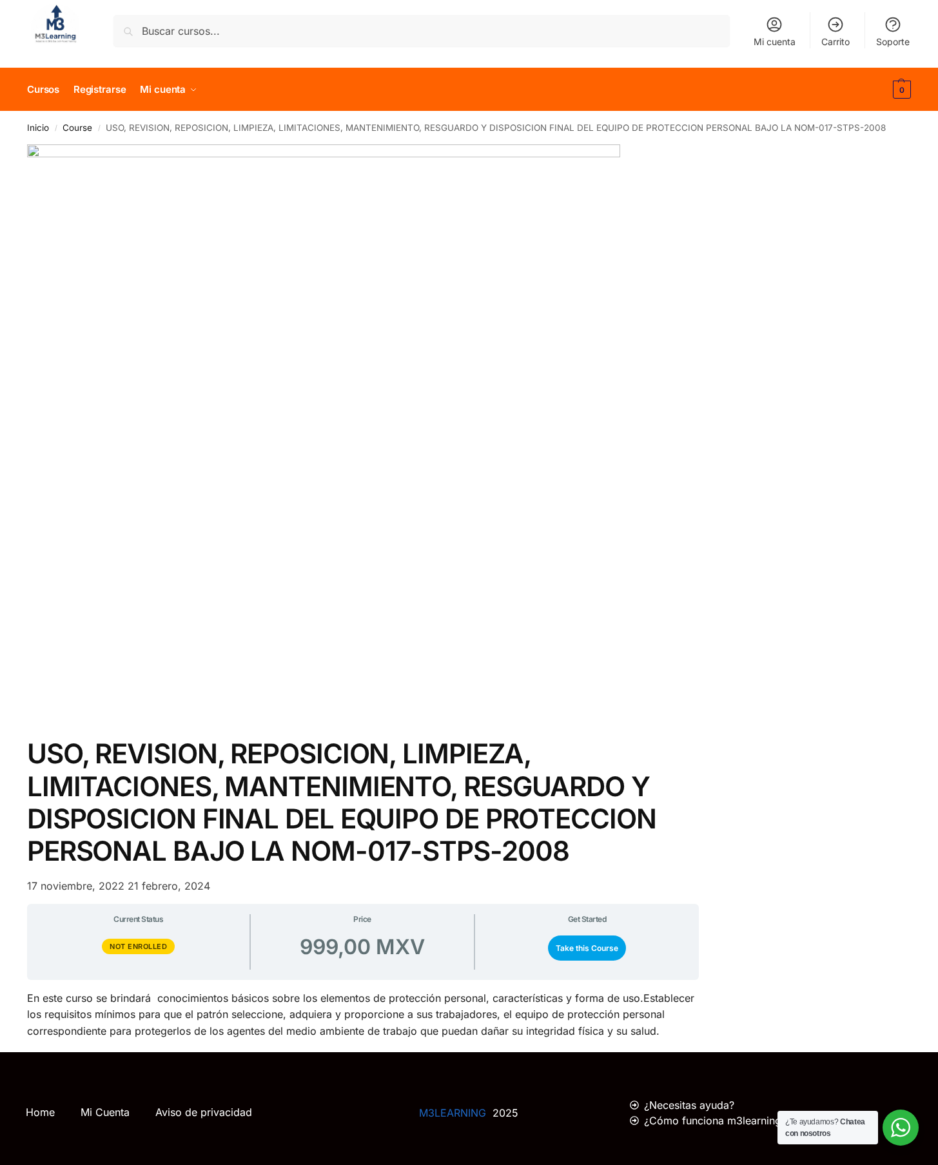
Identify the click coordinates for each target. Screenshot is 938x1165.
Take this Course (587, 948)
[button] (900, 89)
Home (40, 1112)
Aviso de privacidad (203, 1112)
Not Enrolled (138, 946)
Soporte (893, 41)
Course (77, 127)
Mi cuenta (775, 41)
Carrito (835, 41)
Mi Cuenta (105, 1112)
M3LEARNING (452, 1112)
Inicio (38, 127)
